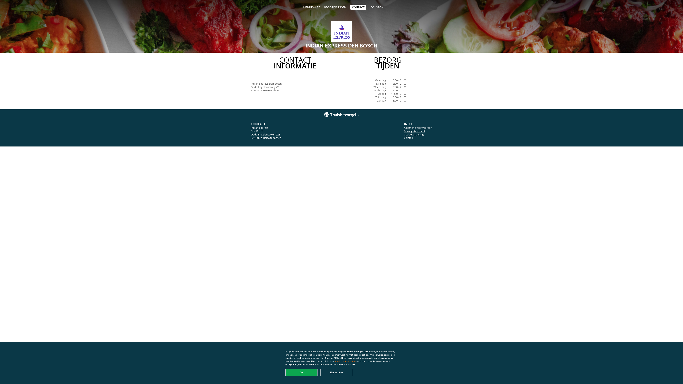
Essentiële (336, 372)
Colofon (408, 138)
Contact (358, 7)
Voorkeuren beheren (345, 361)
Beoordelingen (335, 7)
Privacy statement (414, 131)
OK (301, 372)
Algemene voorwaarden (418, 127)
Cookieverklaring (414, 134)
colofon (376, 7)
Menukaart (311, 7)
